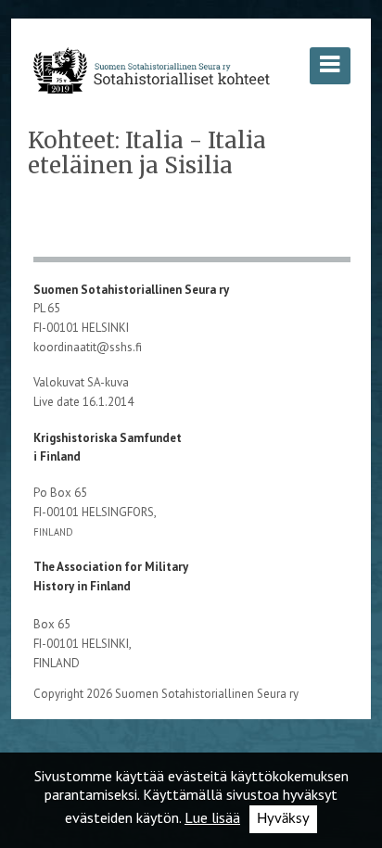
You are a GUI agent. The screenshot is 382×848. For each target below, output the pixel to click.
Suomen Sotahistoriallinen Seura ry (132, 289)
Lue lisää (212, 817)
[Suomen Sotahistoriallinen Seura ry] (151, 70)
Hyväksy (283, 819)
